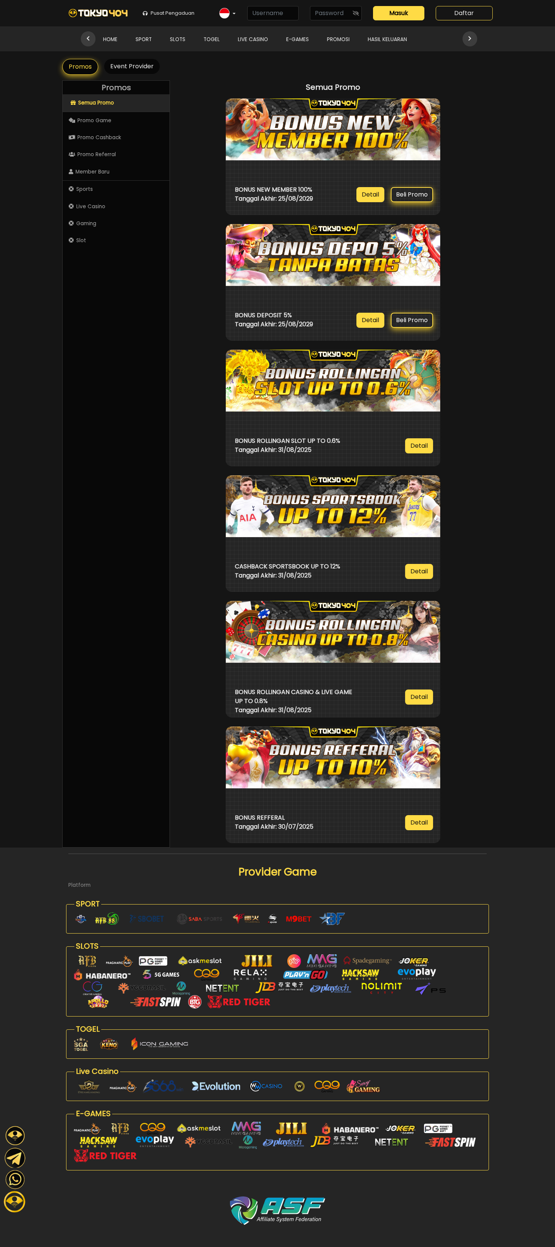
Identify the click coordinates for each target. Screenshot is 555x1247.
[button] (227, 13)
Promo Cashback (99, 137)
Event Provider (132, 66)
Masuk (398, 13)
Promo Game (94, 120)
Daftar (464, 13)
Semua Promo (96, 102)
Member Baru (92, 171)
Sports (84, 189)
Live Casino (90, 206)
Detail (370, 194)
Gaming (86, 223)
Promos (80, 66)
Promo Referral (96, 154)
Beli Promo (412, 194)
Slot (81, 240)
